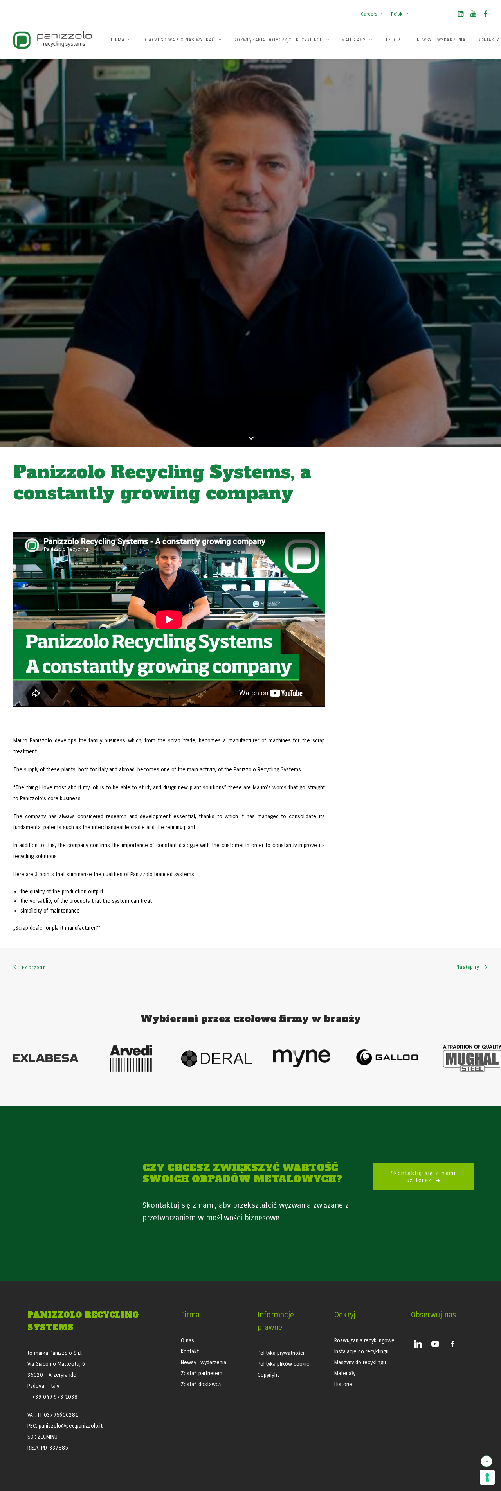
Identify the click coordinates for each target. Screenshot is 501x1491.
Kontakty (488, 40)
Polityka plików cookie (284, 1364)
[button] (460, 15)
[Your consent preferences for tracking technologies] (487, 1477)
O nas (187, 1340)
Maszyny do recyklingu (360, 1362)
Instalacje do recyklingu (361, 1351)
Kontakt (190, 1351)
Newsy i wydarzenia (441, 40)
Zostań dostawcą (201, 1384)
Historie (394, 40)
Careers (369, 14)
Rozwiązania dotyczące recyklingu (278, 40)
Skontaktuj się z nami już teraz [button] (424, 1176)
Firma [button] (117, 40)
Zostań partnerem (201, 1373)
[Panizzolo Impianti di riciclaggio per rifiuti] (52, 40)
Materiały (353, 40)
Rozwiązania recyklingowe (364, 1340)
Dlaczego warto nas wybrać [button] (179, 40)
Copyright (268, 1375)
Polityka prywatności (281, 1353)
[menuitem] (373, 10)
